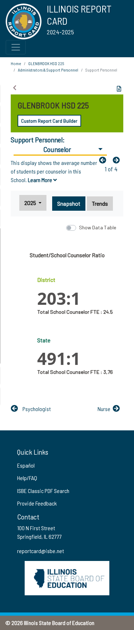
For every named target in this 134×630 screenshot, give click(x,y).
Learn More (40, 179)
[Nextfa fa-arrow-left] (118, 160)
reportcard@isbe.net (40, 550)
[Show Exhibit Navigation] (15, 87)
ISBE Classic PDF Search (43, 490)
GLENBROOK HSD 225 (46, 63)
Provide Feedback (37, 503)
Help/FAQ (27, 477)
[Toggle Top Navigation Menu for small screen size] (16, 47)
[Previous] (104, 160)
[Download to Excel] (119, 88)
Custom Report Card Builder (49, 121)
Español (26, 465)
